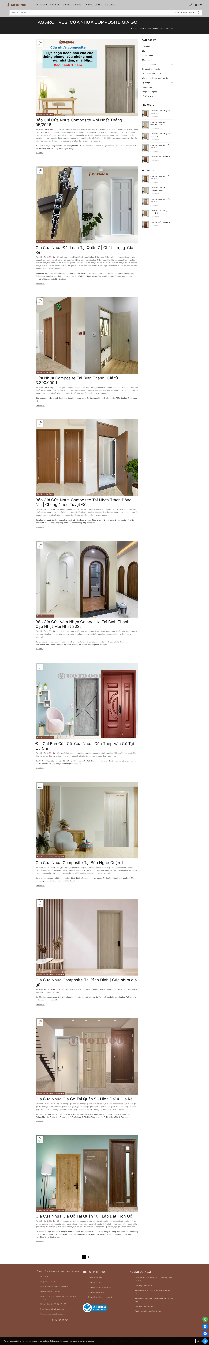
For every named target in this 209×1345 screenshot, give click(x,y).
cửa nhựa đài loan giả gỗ (117, 263)
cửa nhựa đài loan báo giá (56, 260)
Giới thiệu (55, 5)
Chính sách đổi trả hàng (96, 1292)
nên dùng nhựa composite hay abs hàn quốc (72, 141)
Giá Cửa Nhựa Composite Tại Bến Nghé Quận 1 (79, 862)
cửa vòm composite (63, 634)
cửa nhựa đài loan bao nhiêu (77, 260)
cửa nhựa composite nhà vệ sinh (81, 135)
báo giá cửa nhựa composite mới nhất (73, 129)
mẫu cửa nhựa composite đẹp (63, 873)
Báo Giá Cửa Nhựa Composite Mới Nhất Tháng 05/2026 (79, 122)
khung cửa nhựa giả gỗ (48, 1227)
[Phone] (205, 1319)
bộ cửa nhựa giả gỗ (64, 1104)
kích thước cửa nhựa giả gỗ (51, 1110)
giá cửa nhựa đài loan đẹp (97, 266)
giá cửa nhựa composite (50, 390)
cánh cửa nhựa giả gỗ (80, 1104)
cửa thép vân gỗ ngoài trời (71, 756)
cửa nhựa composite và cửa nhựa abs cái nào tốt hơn (83, 138)
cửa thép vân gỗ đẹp (53, 756)
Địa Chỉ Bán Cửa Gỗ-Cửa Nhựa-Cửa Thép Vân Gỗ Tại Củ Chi (85, 746)
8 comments (95, 141)
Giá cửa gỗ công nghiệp (151, 69)
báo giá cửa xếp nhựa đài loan (89, 257)
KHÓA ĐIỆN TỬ (111, 5)
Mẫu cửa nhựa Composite (83, 393)
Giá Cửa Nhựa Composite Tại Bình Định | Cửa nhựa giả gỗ (86, 982)
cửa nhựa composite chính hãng (63, 132)
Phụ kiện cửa (147, 87)
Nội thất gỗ (146, 83)
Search (199, 12)
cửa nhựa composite (113, 387)
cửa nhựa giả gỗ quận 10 (71, 1224)
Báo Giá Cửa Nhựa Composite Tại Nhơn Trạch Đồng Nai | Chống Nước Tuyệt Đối (84, 502)
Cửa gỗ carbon (147, 55)
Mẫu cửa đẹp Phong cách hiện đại (155, 78)
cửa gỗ (59, 753)
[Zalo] (205, 1334)
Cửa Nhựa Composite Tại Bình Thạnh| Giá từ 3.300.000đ (77, 380)
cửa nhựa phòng (110, 989)
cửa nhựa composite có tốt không (114, 132)
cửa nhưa (80, 753)
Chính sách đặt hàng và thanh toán (99, 1287)
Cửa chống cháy (148, 46)
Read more (40, 153)
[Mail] (205, 1341)
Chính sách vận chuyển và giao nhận (100, 1297)
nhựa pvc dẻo (119, 634)
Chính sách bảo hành (95, 1278)
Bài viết (39, 114)
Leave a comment (55, 269)
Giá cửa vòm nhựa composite (102, 634)
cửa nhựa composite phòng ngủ (106, 135)
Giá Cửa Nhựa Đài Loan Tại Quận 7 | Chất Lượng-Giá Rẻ (84, 250)
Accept (200, 1341)
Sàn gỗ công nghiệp (149, 92)
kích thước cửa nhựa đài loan (119, 266)
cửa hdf (66, 753)
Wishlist (191, 3)
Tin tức (88, 5)
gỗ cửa (98, 756)
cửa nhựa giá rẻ (97, 989)
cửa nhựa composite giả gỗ (121, 257)
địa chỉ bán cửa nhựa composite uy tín (118, 138)
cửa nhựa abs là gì (123, 129)
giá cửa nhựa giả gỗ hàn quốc (112, 1107)
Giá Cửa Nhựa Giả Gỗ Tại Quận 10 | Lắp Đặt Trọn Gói (84, 1216)
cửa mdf (73, 753)
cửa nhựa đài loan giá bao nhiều (68, 263)
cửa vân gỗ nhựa (88, 756)
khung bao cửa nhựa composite (116, 870)
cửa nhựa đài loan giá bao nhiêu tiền (94, 263)
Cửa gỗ (144, 51)
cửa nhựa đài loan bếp (123, 260)
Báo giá (45, 114)
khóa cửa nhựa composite (116, 390)
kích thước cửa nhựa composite (61, 393)
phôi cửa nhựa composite (84, 873)
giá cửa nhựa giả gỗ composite (88, 1107)
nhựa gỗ (106, 1110)
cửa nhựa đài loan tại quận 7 (55, 266)
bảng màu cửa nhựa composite (70, 387)
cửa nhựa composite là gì (58, 135)
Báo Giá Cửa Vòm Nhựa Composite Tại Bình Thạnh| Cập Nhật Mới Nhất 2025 (83, 624)
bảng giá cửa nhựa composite (68, 867)
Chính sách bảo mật (94, 1283)
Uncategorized (59, 242)
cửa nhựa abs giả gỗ (96, 1104)
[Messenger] (205, 1326)
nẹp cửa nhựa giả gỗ (94, 1110)
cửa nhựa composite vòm (112, 631)
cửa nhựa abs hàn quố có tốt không (101, 129)
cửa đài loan (105, 257)
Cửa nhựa (145, 60)
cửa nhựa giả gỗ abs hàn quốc (49, 1107)
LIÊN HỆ (98, 5)
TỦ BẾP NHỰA (147, 96)
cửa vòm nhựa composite (80, 634)
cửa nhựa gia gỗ (126, 753)
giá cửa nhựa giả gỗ (69, 1107)
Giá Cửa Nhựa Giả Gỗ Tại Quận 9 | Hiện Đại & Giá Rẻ (84, 1099)
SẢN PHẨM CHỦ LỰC (72, 5)
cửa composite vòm (73, 631)
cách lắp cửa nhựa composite (94, 387)
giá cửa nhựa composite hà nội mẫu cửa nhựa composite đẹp (83, 390)
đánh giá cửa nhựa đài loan (77, 266)
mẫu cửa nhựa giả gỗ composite (74, 1110)
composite (61, 631)
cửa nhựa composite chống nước (88, 132)
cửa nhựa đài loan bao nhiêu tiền (101, 260)
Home (135, 28)
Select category (182, 13)
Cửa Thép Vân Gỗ (149, 64)
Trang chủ (41, 5)
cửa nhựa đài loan (112, 753)
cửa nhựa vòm (49, 634)
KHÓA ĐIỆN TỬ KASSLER (152, 74)
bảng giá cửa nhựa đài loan (67, 257)
